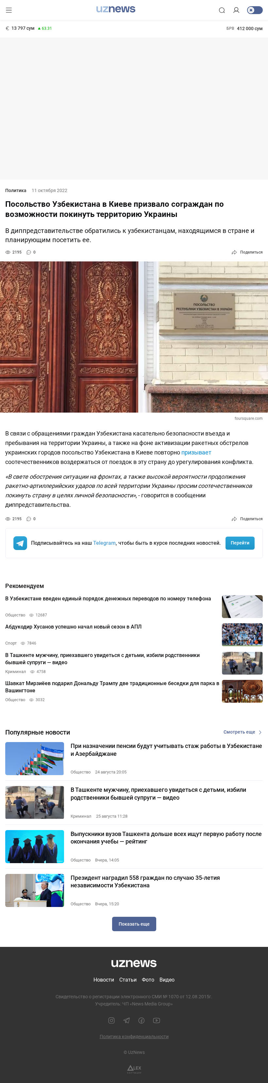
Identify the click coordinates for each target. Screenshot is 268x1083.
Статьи (128, 980)
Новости (103, 980)
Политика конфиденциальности (134, 1036)
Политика (15, 190)
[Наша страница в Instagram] (111, 1020)
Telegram (104, 543)
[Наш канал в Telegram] (126, 1020)
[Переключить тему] (255, 10)
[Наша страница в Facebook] (141, 1020)
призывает (196, 452)
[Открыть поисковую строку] (222, 10)
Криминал (81, 816)
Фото (148, 980)
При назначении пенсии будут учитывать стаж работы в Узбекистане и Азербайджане (166, 749)
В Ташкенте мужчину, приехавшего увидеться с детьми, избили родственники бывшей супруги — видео (158, 793)
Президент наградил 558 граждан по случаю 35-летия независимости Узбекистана (145, 881)
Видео (167, 980)
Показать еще (134, 924)
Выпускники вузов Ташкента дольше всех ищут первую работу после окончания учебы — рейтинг (166, 837)
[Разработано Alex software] (134, 1069)
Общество (81, 772)
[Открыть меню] (8, 10)
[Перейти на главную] (115, 9)
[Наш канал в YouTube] (156, 1020)
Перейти (240, 542)
